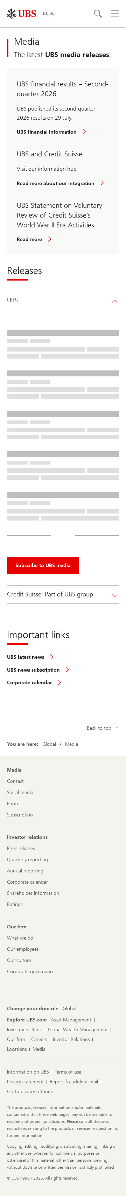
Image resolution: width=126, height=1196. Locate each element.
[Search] (98, 13)
